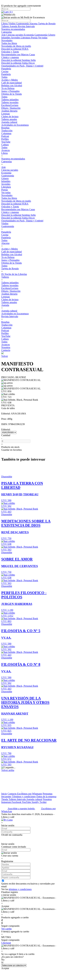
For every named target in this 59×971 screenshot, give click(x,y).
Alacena (33, 23)
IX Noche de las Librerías (14, 274)
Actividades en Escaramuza (15, 125)
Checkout (6, 942)
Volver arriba (7, 770)
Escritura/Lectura (9, 105)
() (10, 11)
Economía (29, 34)
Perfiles (5, 139)
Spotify (35, 802)
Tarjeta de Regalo (47, 23)
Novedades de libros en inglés (16, 46)
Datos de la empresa (46, 796)
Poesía (34, 37)
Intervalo (21, 799)
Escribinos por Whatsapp (29, 793)
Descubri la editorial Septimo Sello (18, 60)
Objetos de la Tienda (11, 94)
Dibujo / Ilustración (10, 108)
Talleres (5, 26)
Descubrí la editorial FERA (14, 49)
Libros (4, 23)
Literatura (26, 37)
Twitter (43, 802)
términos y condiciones (20, 889)
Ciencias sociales (15, 34)
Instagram (6, 802)
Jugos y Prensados (10, 91)
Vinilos (12, 23)
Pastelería (6, 74)
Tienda (5, 799)
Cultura (5, 144)
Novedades (6, 40)
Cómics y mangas (10, 57)
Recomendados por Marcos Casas (18, 54)
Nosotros (5, 347)
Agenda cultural (9, 122)
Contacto (5, 350)
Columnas (6, 133)
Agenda (13, 26)
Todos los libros (9, 43)
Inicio (4, 793)
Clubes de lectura (9, 116)
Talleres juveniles (9, 102)
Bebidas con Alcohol (11, 85)
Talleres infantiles (10, 99)
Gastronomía (22, 23)
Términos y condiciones (24, 796)
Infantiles (6, 37)
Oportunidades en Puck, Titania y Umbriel (22, 65)
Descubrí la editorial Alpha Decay (18, 63)
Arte (3, 34)
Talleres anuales (9, 119)
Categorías (6, 32)
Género (51, 34)
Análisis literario (9, 111)
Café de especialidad (11, 82)
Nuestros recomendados (13, 29)
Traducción (6, 130)
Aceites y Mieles (9, 80)
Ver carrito (6, 928)
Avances (5, 150)
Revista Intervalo (26, 26)
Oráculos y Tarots (10, 51)
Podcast (5, 136)
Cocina (4, 71)
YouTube (5, 141)
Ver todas (42, 37)
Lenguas (5, 113)
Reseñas (5, 127)
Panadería (6, 68)
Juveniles (16, 37)
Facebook (17, 802)
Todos (4, 77)
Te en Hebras (7, 88)
